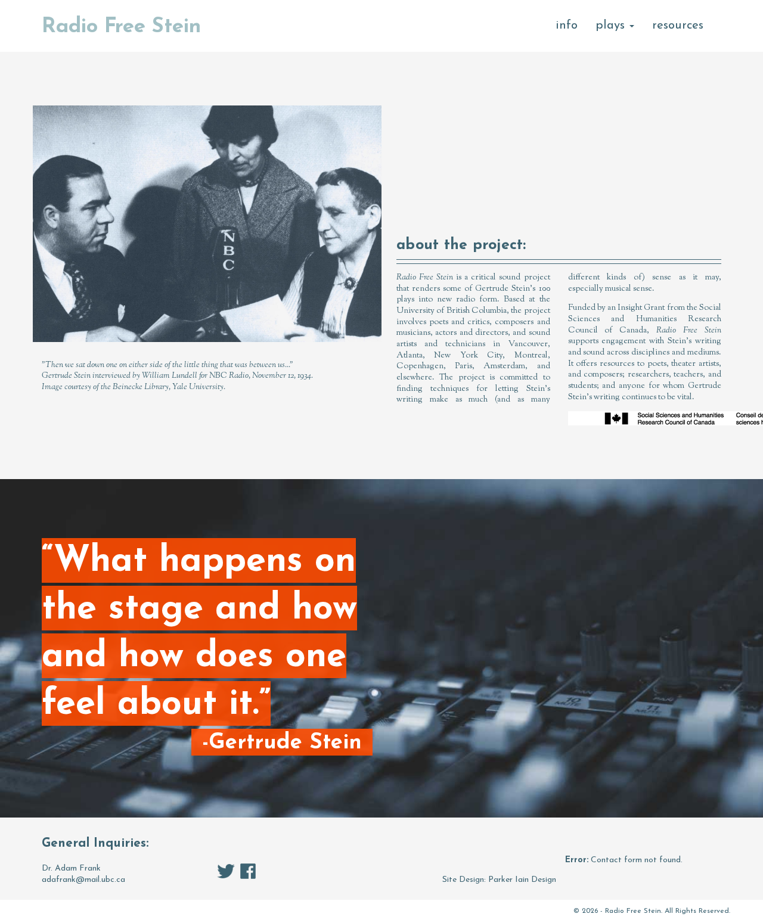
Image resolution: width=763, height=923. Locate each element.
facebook (248, 871)
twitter (225, 871)
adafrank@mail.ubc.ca (83, 879)
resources (677, 26)
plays (611, 26)
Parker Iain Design (522, 879)
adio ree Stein (121, 27)
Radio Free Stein (633, 911)
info (567, 26)
